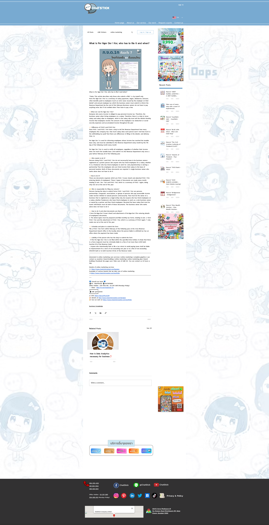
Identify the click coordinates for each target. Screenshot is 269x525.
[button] (126, 287)
